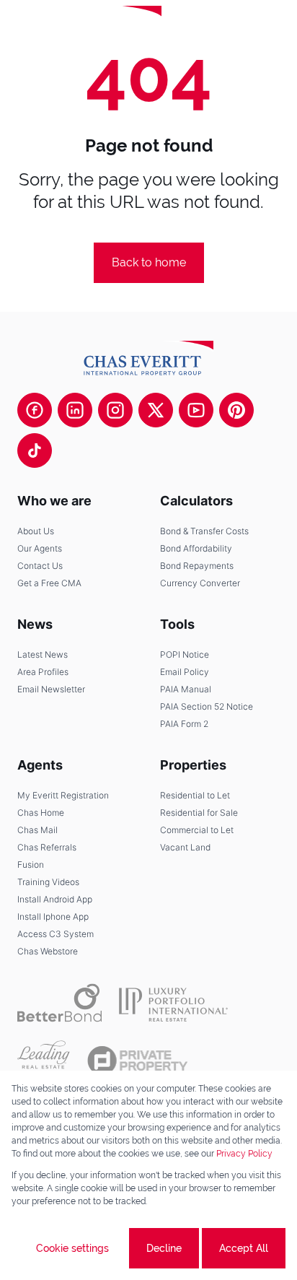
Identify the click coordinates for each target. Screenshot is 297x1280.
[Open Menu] (273, 28)
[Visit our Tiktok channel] (34, 450)
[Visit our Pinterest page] (236, 410)
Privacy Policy (244, 1154)
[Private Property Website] (137, 1060)
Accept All (243, 1248)
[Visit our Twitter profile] (155, 410)
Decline (164, 1248)
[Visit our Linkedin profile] (75, 410)
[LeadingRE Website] (43, 1060)
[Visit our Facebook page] (34, 410)
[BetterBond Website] (59, 1002)
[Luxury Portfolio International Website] (173, 1003)
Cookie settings (72, 1248)
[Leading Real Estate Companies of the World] (211, 29)
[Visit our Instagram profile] (115, 410)
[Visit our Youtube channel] (196, 410)
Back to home (149, 262)
